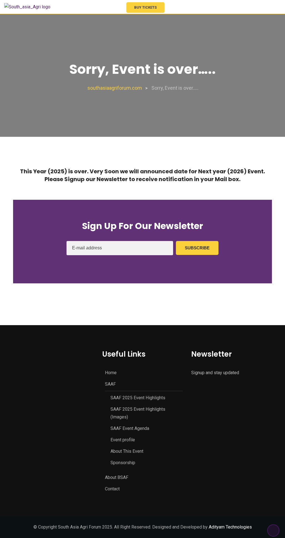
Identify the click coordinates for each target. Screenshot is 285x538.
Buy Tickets (145, 7)
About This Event (126, 451)
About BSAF (116, 477)
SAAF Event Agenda (129, 428)
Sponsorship (122, 462)
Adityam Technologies (230, 527)
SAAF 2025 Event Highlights (137, 397)
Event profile (122, 439)
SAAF (110, 384)
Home (111, 372)
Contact (112, 488)
